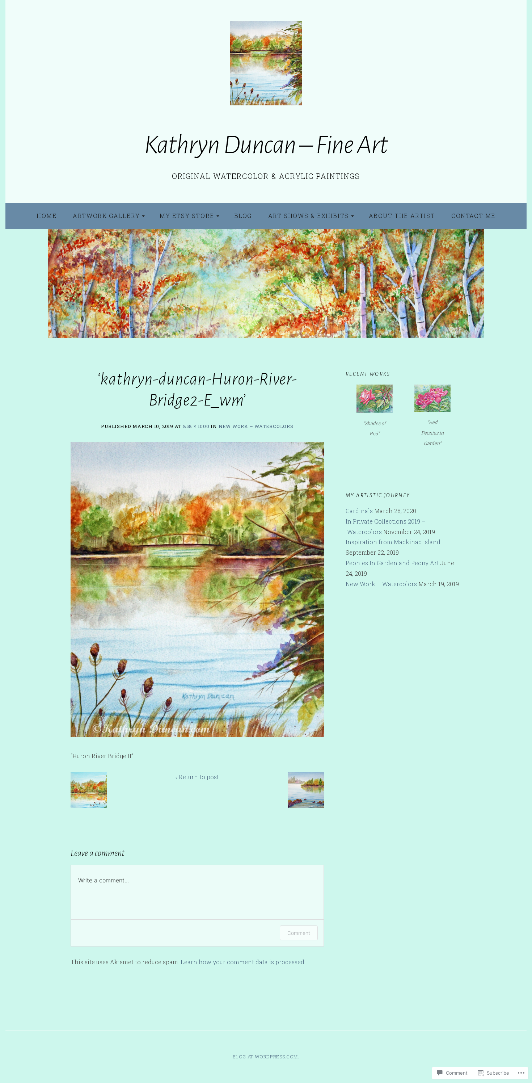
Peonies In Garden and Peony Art (392, 563)
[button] (89, 790)
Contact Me (473, 215)
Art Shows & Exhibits (308, 215)
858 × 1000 (196, 426)
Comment (298, 933)
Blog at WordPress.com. (266, 1056)
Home (46, 215)
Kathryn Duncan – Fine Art (266, 145)
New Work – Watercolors (256, 426)
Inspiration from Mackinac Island (393, 542)
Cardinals (359, 511)
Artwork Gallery (106, 215)
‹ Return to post (197, 777)
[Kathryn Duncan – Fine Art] (266, 283)
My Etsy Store (187, 215)
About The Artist (402, 215)
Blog (243, 215)
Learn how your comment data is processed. (243, 962)
